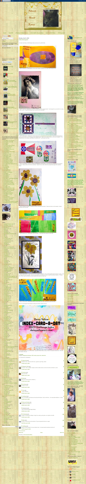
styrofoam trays (6, 380)
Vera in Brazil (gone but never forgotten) (10, 201)
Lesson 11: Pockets (72, 134)
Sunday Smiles (6, 387)
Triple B (5, 403)
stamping (5, 375)
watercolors (6, 418)
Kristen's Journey (6, 179)
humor (5, 302)
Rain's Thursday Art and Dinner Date (10, 346)
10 (63, 414)
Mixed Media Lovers (7, 317)
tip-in (4, 398)
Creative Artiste (6, 271)
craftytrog (24, 426)
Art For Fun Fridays (7, 238)
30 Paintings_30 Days (7, 225)
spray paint (6, 373)
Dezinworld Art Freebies (73, 439)
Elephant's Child (26, 366)
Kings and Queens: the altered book (75, 154)
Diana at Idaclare (6, 157)
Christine (24, 372)
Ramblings (71, 157)
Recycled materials (7, 350)
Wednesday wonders (7, 419)
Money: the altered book (73, 152)
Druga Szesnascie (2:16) (7, 161)
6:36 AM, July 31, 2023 (26, 399)
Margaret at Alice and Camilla (8, 183)
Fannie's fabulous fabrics (8, 162)
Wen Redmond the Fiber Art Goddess (10, 202)
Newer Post (21, 432)
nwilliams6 (25, 396)
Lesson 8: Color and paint (73, 130)
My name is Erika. (75, 471)
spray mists (39, 355)
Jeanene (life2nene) (6, 169)
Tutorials (11, 33)
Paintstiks (5, 333)
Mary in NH (5, 185)
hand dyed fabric (7, 296)
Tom (23, 390)
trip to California (7, 402)
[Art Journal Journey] (76, 212)
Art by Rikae (5, 144)
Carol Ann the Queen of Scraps (9, 145)
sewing (5, 362)
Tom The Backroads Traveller (8, 107)
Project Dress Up (7, 342)
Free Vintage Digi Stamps (73, 440)
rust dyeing (6, 357)
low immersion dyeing (8, 310)
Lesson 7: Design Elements (74, 129)
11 (63, 420)
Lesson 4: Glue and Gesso (73, 125)
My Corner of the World (8, 325)
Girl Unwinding (6, 166)
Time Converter (70, 296)
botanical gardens (7, 256)
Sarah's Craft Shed (6, 93)
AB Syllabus (6, 227)
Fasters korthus (6, 79)
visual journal (6, 413)
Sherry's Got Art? (6, 196)
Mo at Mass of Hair (6, 186)
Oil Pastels (6, 327)
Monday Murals (6, 318)
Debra (24, 420)
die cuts (5, 272)
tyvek (4, 409)
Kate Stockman (6, 177)
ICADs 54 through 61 (23, 39)
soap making (6, 370)
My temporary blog (72, 156)
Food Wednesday (7, 287)
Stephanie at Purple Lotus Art (8, 197)
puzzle (5, 344)
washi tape (5, 414)
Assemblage (6, 244)
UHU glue (5, 412)
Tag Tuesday (6, 391)
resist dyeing (6, 353)
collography (6, 265)
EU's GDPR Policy (50, 33)
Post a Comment (22, 430)
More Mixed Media (7, 323)
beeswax (5, 249)
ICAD (4, 304)
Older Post (62, 432)
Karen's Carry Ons (6, 174)
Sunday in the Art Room (8, 386)
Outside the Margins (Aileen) (8, 190)
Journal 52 (5, 308)
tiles (4, 397)
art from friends (6, 239)
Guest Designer (6, 295)
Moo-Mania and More (7, 322)
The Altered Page (6, 200)
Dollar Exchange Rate (73, 367)
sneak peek (6, 369)
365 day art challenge (7, 226)
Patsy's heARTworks (7, 191)
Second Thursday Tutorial (8, 361)
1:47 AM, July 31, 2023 (26, 369)
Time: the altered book (73, 153)
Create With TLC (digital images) (74, 437)
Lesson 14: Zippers (72, 137)
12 (63, 426)
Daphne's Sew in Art (7, 155)
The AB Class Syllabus (73, 118)
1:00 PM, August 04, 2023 (26, 429)
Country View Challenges (8, 267)
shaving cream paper (7, 364)
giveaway (5, 294)
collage (5, 262)
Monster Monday (10, 66)
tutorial (5, 407)
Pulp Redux (5, 195)
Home (4, 33)
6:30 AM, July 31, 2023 (26, 393)
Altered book (6, 232)
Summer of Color (7, 381)
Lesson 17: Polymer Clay (73, 141)
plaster (5, 338)
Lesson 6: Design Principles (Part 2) (75, 128)
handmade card (6, 299)
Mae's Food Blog (6, 120)
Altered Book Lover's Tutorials (8, 140)
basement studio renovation (9, 248)
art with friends (6, 242)
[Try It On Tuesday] (76, 219)
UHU (4, 410)
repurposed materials (7, 351)
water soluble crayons (8, 415)
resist (5, 352)
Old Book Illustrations (73, 444)
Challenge (5, 260)
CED (4, 259)
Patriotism (5, 334)
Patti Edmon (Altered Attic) (8, 192)
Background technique (27, 355)
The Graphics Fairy (72, 450)
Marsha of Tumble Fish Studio (8, 184)
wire (4, 420)
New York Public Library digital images (76, 443)
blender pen (6, 250)
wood (5, 421)
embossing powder (7, 279)
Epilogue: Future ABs (73, 147)
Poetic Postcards (6, 127)
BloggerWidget (81, 482)
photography (6, 335)
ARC (4, 236)
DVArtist (4, 65)
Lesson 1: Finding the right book (75, 119)
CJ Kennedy (25, 414)
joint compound (6, 307)
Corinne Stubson (6, 150)
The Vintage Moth (72, 449)
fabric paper (6, 282)
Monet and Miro (10, 73)
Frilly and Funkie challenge (9, 290)
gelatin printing (6, 293)
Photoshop (6, 336)
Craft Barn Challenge (7, 268)
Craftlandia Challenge (7, 270)
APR (4, 234)
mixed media (6, 316)
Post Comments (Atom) (28, 434)
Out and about (6, 329)
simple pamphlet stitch (8, 368)
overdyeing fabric (7, 330)
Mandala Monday (7, 312)
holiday (5, 301)
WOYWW (5, 423)
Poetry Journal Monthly (8, 339)
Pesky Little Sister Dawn (7, 194)
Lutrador (5, 311)
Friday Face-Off (6, 288)
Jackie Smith (5, 168)
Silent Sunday (6, 367)
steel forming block (7, 378)
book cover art (6, 253)
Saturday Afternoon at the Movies (10, 358)
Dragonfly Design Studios (8, 160)
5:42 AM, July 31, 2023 (26, 387)
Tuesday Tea (6, 406)
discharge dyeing (7, 273)
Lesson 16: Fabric (72, 140)
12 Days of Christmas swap (8, 223)
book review (6, 254)
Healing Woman (6, 167)
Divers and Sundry (26, 402)
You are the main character (12, 128)
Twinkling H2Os (6, 408)
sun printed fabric (7, 385)
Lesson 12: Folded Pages (73, 135)
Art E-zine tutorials (72, 433)
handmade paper (7, 300)
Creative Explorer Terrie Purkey (9, 151)
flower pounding (7, 284)
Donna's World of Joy (7, 158)
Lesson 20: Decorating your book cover (76, 146)
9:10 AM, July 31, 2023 (26, 417)
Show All (17, 135)
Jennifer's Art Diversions (7, 172)
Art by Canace (5, 143)
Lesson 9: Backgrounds (73, 131)
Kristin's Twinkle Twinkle (7, 180)
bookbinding (6, 255)
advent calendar (6, 228)
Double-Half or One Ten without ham (10, 86)
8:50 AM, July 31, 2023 (26, 411)
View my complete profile (77, 37)
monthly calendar (7, 321)
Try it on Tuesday (7, 404)
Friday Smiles (6, 289)
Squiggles (5, 374)
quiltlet (5, 345)
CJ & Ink (4, 72)
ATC (4, 245)
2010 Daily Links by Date (36, 33)
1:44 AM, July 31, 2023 (26, 363)
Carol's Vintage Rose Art (7, 146)
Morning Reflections (11, 101)
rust (4, 356)
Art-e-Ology (71, 434)
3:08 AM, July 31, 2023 (26, 375)
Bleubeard (5, 251)
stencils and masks (7, 379)
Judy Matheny (5, 173)
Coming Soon (61, 33)
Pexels (70, 445)
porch (5, 341)
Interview (5, 306)
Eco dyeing (6, 278)
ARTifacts (5, 243)
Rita (23, 378)
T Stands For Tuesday (8, 390)
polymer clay (6, 340)
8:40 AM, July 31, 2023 (26, 405)
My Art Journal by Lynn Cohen (8, 189)
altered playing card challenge (9, 233)
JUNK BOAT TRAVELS (7, 100)
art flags (5, 237)
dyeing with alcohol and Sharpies (10, 277)
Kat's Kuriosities (6, 175)
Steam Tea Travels (72, 448)
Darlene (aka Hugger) (7, 156)
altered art (5, 231)
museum (5, 324)
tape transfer (6, 392)
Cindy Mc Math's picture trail (8, 149)
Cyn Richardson (6, 152)
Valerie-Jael (25, 360)
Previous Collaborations (22, 33)
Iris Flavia (24, 384)
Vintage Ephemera (72, 454)
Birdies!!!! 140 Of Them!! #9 (12, 87)
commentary (6, 266)
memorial (5, 313)
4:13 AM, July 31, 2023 (26, 381)
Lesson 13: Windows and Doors (74, 136)
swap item (5, 389)
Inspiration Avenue (7, 305)
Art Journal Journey (7, 240)
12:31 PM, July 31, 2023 (26, 423)
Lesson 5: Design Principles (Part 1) (75, 126)
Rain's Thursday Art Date (8, 347)
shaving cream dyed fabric (8, 363)
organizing (6, 328)
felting (5, 283)
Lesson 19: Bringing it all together (75, 145)
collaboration (6, 261)
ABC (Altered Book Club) (73, 457)
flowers (5, 285)
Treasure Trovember (7, 401)
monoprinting (6, 319)
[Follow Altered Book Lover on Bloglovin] (10, 62)
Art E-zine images (72, 432)
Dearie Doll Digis (72, 438)
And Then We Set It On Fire (8, 141)
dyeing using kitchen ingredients (10, 276)
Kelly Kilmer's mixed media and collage (10, 178)
